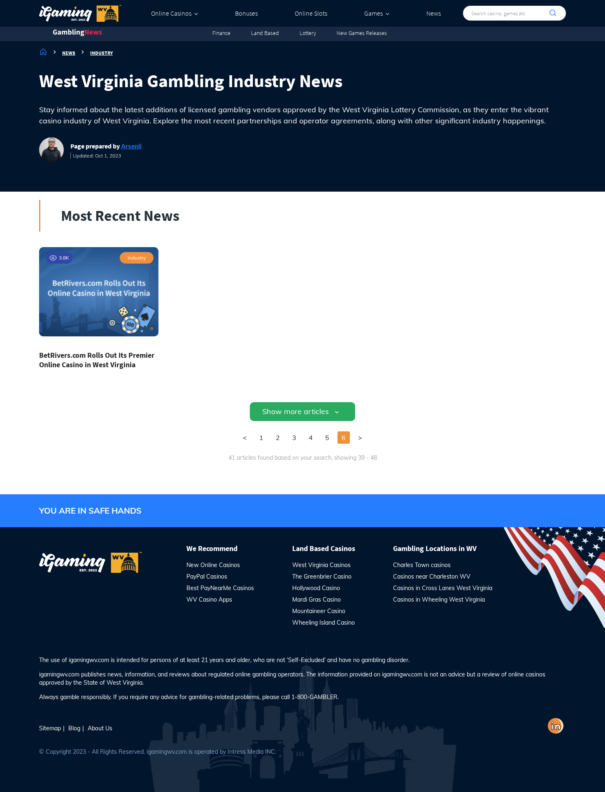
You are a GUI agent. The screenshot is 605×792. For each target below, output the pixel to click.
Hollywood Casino (316, 588)
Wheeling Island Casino (323, 622)
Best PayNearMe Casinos (220, 588)
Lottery (308, 33)
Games (373, 13)
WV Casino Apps (209, 599)
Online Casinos (171, 13)
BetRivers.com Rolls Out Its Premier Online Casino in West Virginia (96, 359)
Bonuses (246, 13)
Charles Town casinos (422, 565)
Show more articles (295, 411)
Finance (221, 33)
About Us (100, 728)
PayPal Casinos (206, 576)
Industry (137, 258)
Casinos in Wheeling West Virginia (439, 599)
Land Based (265, 33)
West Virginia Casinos (321, 565)
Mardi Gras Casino (316, 599)
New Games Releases (362, 33)
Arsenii (131, 146)
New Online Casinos (213, 565)
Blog (74, 728)
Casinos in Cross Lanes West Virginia (442, 588)
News (433, 13)
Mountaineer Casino (318, 611)
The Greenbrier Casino (321, 576)
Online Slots (311, 13)
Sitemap (50, 728)
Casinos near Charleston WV (431, 576)
